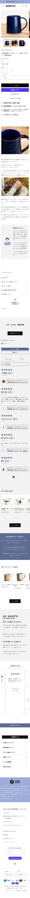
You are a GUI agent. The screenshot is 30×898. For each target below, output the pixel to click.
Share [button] (4, 308)
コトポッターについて (6, 798)
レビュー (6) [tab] (8, 359)
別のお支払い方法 (15, 93)
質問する (15, 352)
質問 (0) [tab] (22, 359)
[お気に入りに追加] (12, 505)
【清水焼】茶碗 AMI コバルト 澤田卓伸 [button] (17, 382)
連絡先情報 (18, 890)
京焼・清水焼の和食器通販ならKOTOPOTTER (16, 886)
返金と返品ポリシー (8, 838)
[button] (3, 6)
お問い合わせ (7, 767)
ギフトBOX (3, 74)
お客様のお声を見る (15, 725)
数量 (2, 67)
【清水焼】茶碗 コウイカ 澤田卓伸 (7, 509)
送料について (7, 757)
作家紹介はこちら (15, 333)
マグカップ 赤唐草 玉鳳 (7, 584)
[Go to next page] (19, 477)
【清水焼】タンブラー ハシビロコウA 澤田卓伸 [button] (17, 409)
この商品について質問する (11, 114)
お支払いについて (8, 743)
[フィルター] (3, 364)
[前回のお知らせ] (3, 2)
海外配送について (8, 747)
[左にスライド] (2, 43)
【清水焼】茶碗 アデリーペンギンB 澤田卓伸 (20, 509)
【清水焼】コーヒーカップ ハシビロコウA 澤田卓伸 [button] (17, 428)
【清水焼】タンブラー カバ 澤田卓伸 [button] (17, 451)
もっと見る (15, 525)
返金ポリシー (22, 888)
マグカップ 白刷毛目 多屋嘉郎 (20, 585)
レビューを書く (15, 349)
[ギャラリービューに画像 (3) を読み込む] (22, 43)
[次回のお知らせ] (27, 2)
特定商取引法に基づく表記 (12, 888)
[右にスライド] (28, 43)
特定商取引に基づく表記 (9, 831)
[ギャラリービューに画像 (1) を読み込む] (7, 43)
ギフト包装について (9, 752)
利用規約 (5, 835)
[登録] (22, 852)
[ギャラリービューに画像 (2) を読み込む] (15, 43)
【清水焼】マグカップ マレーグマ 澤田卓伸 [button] (17, 470)
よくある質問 (7, 762)
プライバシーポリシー (9, 842)
